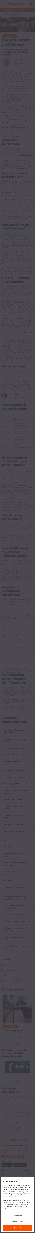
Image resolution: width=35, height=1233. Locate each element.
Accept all (17, 1228)
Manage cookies (17, 1222)
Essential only (18, 1215)
